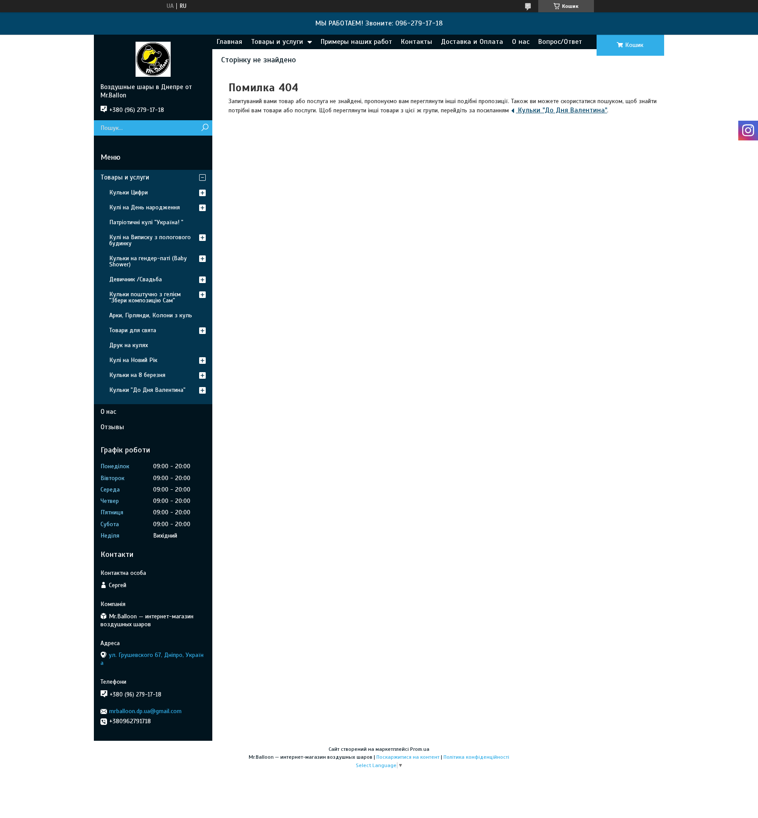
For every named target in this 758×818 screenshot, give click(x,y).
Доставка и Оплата (472, 41)
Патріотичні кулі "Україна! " (146, 222)
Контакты (416, 41)
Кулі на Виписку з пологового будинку (150, 240)
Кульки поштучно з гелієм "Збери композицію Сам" (145, 297)
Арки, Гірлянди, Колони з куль (150, 315)
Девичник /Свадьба (135, 279)
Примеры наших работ (356, 41)
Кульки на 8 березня (137, 375)
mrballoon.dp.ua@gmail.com (145, 711)
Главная (229, 41)
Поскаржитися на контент (408, 757)
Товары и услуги (277, 41)
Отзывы (112, 427)
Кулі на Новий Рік (133, 360)
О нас (520, 41)
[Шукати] (204, 128)
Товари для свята (132, 330)
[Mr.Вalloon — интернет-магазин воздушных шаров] (153, 58)
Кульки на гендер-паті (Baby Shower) (148, 261)
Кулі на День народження (144, 207)
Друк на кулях (128, 345)
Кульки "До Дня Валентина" (561, 110)
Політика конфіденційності (476, 757)
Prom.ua (419, 749)
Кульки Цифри (128, 192)
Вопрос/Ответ (560, 41)
